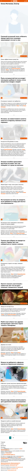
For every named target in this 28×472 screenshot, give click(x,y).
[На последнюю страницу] (19, 437)
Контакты (3, 445)
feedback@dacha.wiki (11, 470)
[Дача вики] (14, 1)
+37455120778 (8, 453)
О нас (2, 443)
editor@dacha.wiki (13, 465)
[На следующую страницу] (16, 437)
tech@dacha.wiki (14, 468)
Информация (26, 56)
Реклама (3, 447)
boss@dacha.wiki (19, 467)
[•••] (14, 54)
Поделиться (24, 56)
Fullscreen (23, 56)
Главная (3, 442)
